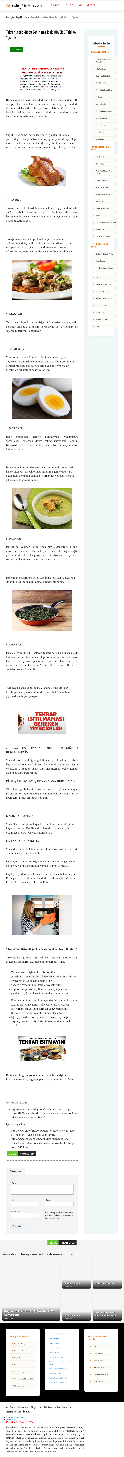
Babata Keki (99, 229)
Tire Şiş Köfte (99, 83)
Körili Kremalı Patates (99, 1374)
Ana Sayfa (55, 5)
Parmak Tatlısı (100, 319)
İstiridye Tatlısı (100, 305)
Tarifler (70, 5)
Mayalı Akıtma (18, 1386)
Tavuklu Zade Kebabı (102, 111)
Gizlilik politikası (13, 1411)
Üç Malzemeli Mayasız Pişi (22, 1379)
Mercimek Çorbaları (55, 1348)
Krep (15, 1365)
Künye (33, 1407)
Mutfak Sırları (93, 5)
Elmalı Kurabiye (100, 180)
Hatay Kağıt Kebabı (102, 76)
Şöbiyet (97, 326)
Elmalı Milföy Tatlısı (101, 236)
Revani (97, 277)
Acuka (93, 1346)
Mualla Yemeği (100, 118)
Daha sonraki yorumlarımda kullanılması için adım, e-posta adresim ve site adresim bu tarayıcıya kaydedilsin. (59, 1215)
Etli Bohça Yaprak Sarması (57, 1369)
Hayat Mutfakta (22, 17)
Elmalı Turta (99, 157)
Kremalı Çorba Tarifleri (56, 1383)
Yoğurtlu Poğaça (19, 1344)
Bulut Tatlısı (99, 261)
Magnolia (98, 201)
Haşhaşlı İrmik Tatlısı (102, 298)
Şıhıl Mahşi (98, 139)
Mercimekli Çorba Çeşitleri (58, 1334)
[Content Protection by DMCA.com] (21, 1156)
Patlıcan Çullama (97, 1360)
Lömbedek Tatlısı (101, 291)
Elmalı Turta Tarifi (11, 1419)
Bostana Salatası (97, 1381)
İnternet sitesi (15, 1211)
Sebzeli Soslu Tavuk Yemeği (102, 61)
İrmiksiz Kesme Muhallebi (104, 222)
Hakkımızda (23, 1407)
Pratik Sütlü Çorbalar (56, 1373)
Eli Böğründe (99, 132)
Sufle (96, 215)
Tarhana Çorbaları (55, 1338)
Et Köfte (97, 97)
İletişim (26, 1411)
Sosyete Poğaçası (19, 1372)
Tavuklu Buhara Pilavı (102, 90)
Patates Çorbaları (54, 1352)
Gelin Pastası (99, 164)
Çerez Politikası (46, 1407)
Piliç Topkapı (99, 69)
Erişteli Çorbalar (54, 1343)
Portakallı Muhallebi (102, 208)
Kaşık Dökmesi (18, 1358)
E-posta (48, 1200)
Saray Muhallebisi (101, 194)
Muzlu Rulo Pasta (101, 187)
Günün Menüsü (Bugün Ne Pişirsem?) (17, 1417)
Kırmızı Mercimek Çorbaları (58, 1378)
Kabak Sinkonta (96, 1353)
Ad (12, 1200)
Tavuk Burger (99, 125)
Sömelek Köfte (100, 104)
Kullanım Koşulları (63, 1407)
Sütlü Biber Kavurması (99, 1367)
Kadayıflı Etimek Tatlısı (103, 254)
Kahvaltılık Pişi (18, 1351)
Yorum (13, 1183)
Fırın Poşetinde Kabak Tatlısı (103, 269)
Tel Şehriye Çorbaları (56, 1357)
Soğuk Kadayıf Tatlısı (102, 284)
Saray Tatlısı (99, 312)
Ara (80, 5)
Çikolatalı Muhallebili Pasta (102, 172)
